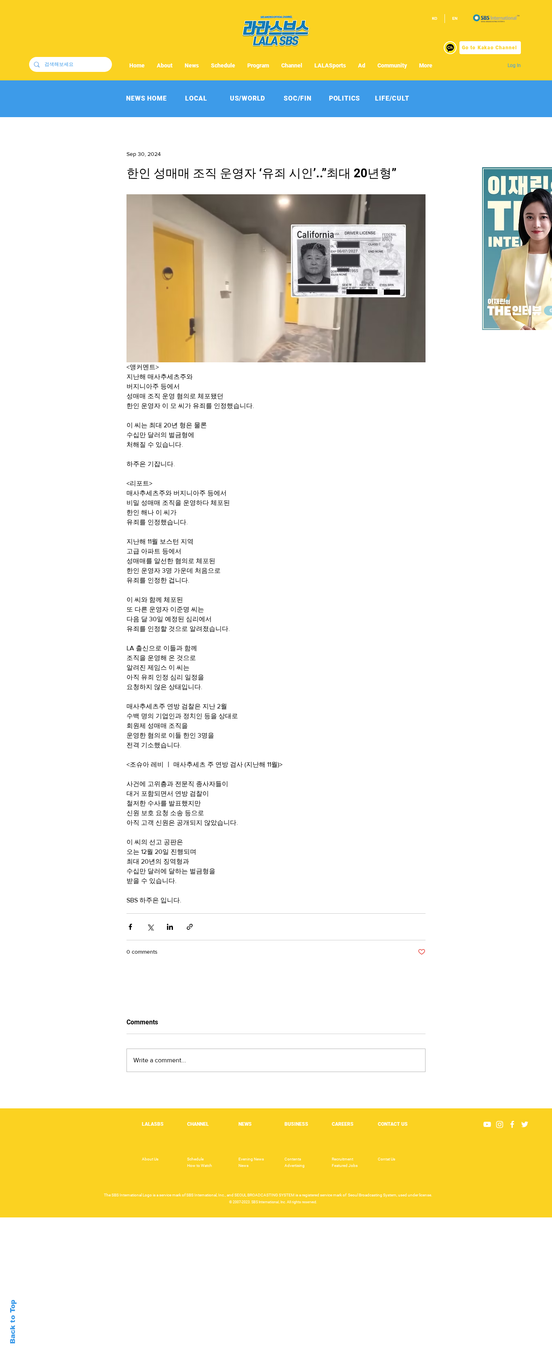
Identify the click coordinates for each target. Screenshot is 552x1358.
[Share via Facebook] (130, 927)
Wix (338, 1347)
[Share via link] (190, 927)
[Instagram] (499, 1124)
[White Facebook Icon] (512, 1124)
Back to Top (13, 1322)
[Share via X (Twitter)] (150, 927)
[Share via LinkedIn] (170, 927)
